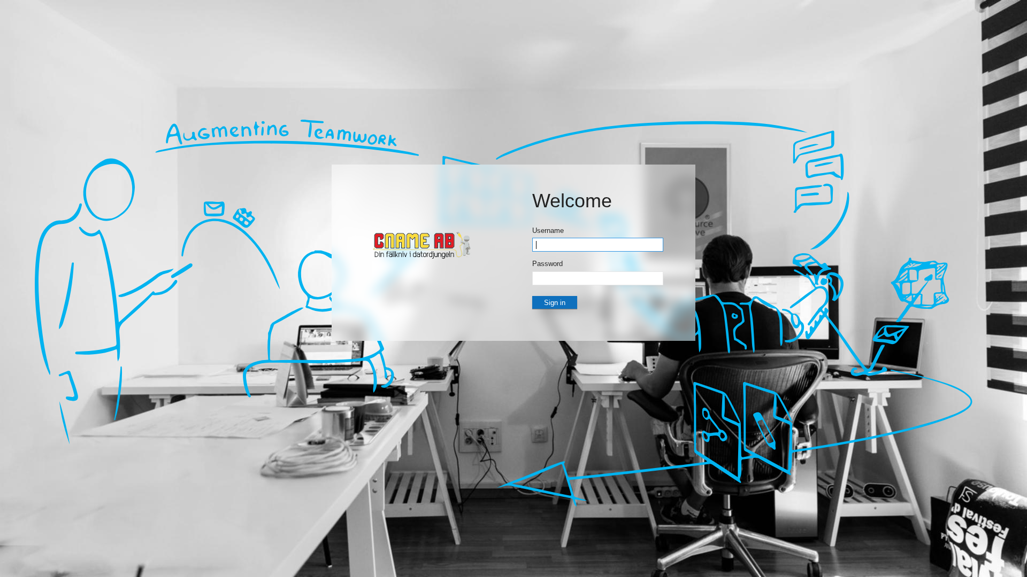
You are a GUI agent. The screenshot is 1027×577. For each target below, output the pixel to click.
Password (547, 264)
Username (548, 231)
